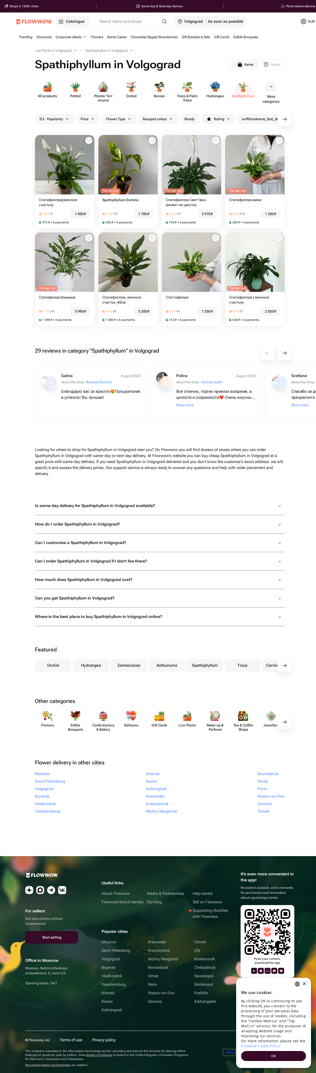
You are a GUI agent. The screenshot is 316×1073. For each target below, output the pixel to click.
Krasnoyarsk (159, 950)
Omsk (153, 976)
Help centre (202, 893)
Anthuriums (167, 665)
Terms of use (71, 1040)
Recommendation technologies (47, 1065)
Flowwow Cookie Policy (260, 1046)
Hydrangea (91, 665)
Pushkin (201, 993)
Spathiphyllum (205, 665)
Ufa (197, 950)
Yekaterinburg (114, 984)
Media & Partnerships (165, 893)
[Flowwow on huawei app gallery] (268, 971)
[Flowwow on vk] (62, 890)
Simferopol (203, 984)
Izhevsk (108, 993)
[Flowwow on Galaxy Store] (281, 971)
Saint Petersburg (116, 950)
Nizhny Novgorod (163, 959)
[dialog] (273, 1023)
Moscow (109, 942)
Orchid (53, 665)
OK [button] (273, 1056)
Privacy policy (104, 1040)
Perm (152, 984)
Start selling (51, 937)
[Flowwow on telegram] (51, 890)
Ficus (242, 665)
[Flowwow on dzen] (29, 890)
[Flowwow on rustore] (274, 971)
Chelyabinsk (205, 967)
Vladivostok (112, 976)
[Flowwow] (34, 21)
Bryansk (109, 967)
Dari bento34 (211, 382)
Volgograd (111, 959)
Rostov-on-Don (161, 993)
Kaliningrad (112, 1010)
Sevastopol (203, 976)
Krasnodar (157, 942)
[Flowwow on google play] (254, 971)
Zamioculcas (129, 665)
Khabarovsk (204, 959)
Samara (155, 1001)
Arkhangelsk (205, 1001)
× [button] (304, 984)
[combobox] (297, 984)
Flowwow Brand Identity (123, 902)
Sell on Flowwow (207, 902)
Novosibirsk (158, 967)
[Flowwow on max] (40, 890)
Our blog (154, 902)
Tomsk (200, 942)
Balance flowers (99, 382)
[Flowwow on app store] (261, 971)
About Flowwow (116, 893)
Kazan (107, 1001)
